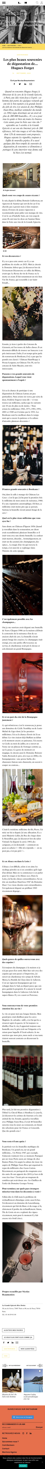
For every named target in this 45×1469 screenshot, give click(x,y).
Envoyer (39, 1427)
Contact (5, 1449)
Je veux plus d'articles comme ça (18, 1337)
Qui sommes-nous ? (10, 1442)
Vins (5, 1356)
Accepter (23, 1466)
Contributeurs (8, 1445)
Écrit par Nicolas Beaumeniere (22, 81)
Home (4, 1438)
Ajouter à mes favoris (13, 1330)
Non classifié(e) (27, 1349)
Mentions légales (9, 1452)
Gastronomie (9, 1349)
